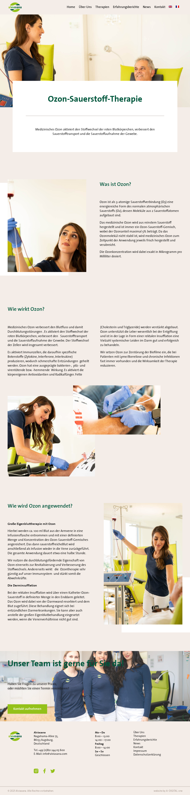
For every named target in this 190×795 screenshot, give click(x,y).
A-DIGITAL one (174, 790)
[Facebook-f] (44, 771)
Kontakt (159, 7)
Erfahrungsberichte (126, 7)
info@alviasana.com (55, 754)
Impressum (140, 751)
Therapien (102, 7)
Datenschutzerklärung (147, 754)
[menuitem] (170, 6)
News (147, 7)
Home (71, 7)
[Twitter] (52, 771)
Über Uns (85, 7)
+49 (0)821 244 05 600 (51, 750)
